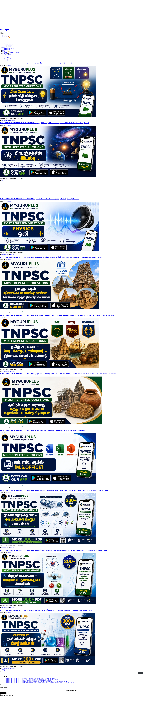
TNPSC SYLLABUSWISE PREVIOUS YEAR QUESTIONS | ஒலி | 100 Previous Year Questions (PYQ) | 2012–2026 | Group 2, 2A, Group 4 (39, 199)
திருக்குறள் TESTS (8, 49)
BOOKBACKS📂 (5, 51)
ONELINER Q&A (7, 46)
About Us (6, 60)
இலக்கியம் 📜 (5, 50)
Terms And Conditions (8, 58)
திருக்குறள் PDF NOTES (9, 48)
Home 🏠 (4, 35)
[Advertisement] (33, 12)
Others (3, 55)
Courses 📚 (4, 39)
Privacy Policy (7, 57)
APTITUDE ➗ (5, 53)
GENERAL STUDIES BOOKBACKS (11, 52)
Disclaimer (6, 56)
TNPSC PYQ (6, 120)
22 (2, 670)
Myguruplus (4, 30)
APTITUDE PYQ (7, 54)
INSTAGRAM (5, 38)
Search (1, 671)
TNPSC (2, 120)
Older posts (3, 669)
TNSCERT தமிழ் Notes (8, 44)
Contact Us (6, 59)
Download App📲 (5, 36)
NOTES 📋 (4, 43)
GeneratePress (14, 688)
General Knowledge (8, 45)
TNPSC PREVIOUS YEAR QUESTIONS (10, 41)
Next (5, 670)
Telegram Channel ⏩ (6, 37)
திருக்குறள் (4, 47)
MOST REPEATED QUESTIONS (10, 42)
